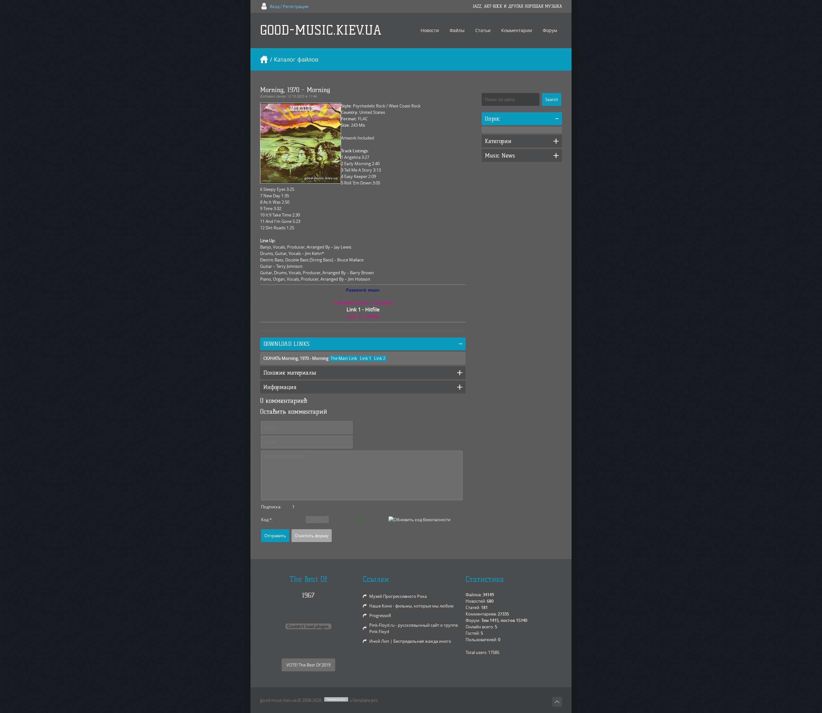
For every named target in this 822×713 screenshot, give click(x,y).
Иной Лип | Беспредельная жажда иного (410, 641)
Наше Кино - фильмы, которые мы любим (411, 606)
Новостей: (476, 601)
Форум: (473, 620)
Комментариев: (481, 614)
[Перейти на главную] (264, 59)
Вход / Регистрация (289, 6)
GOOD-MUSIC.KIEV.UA (320, 30)
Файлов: (474, 595)
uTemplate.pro (364, 700)
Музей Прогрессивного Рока (398, 596)
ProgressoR (380, 615)
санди (281, 96)
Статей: (473, 607)
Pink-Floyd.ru (382, 625)
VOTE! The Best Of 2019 (308, 665)
